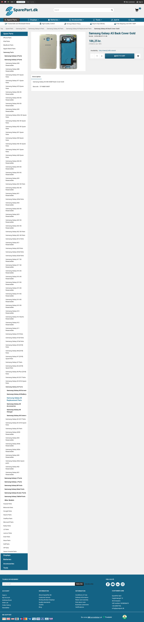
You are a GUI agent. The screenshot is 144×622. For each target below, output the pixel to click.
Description (36, 76)
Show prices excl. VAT (26, 2)
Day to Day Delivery (98, 24)
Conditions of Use (81, 595)
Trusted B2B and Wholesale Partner (18, 24)
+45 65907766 (116, 606)
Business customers (82, 604)
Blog (40, 607)
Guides (41, 604)
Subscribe (79, 584)
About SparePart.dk (45, 595)
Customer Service (44, 597)
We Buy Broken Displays (47, 600)
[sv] (8, 1)
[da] (2, 1)
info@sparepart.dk (118, 608)
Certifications (79, 607)
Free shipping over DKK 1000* (126, 24)
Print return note (80, 602)
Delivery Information (81, 597)
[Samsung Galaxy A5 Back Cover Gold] (58, 51)
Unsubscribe (89, 584)
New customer (130, 2)
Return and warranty (81, 600)
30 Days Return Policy (73, 24)
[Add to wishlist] (138, 56)
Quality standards (44, 602)
